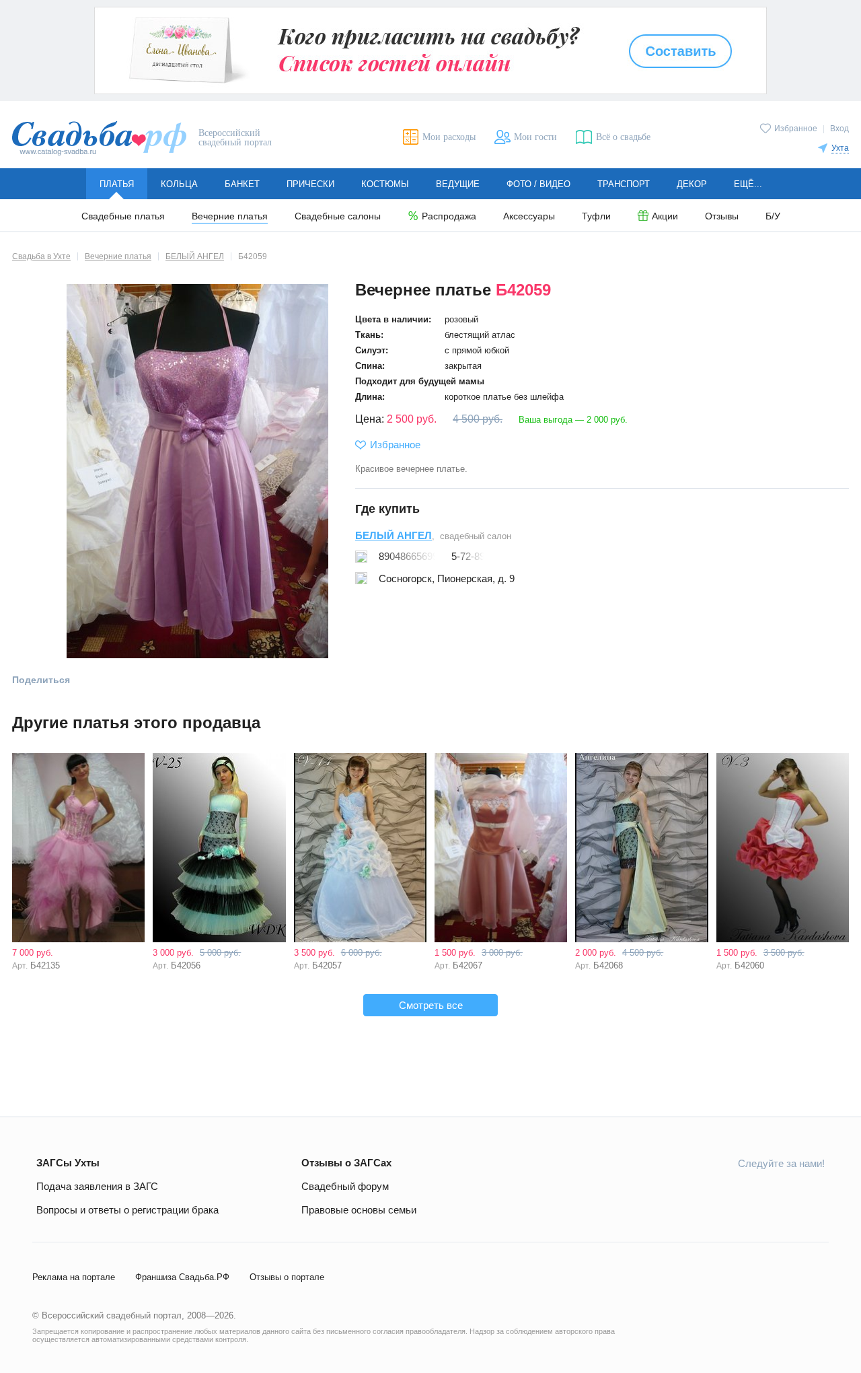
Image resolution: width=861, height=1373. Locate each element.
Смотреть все (431, 1005)
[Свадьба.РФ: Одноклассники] (719, 1193)
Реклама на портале (73, 1277)
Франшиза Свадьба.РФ (182, 1277)
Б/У (772, 216)
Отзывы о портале (287, 1277)
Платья (117, 184)
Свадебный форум (345, 1186)
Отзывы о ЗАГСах (346, 1162)
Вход (839, 128)
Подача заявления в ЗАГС (97, 1186)
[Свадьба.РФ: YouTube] (750, 1193)
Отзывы (722, 216)
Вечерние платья (230, 216)
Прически (310, 184)
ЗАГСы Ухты (68, 1162)
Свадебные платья (123, 216)
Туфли (596, 216)
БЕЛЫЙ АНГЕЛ (393, 535)
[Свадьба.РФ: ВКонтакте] (687, 1193)
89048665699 (408, 556)
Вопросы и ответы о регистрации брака (127, 1210)
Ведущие (458, 184)
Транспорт (623, 184)
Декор (692, 184)
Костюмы (385, 184)
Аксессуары (529, 216)
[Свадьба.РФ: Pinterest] (814, 1193)
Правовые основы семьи (358, 1210)
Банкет (242, 184)
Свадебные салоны (338, 216)
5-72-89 (468, 556)
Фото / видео (538, 184)
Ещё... (748, 184)
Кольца (179, 184)
